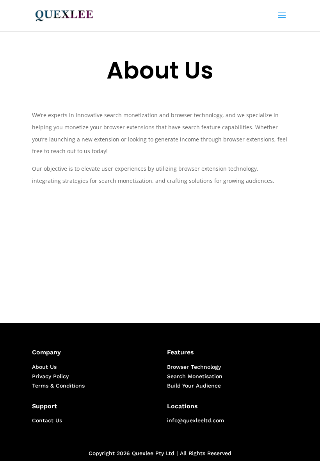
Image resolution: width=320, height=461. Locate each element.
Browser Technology (194, 367)
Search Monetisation (194, 376)
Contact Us (47, 420)
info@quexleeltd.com (195, 420)
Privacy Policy (50, 376)
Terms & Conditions (58, 385)
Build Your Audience (194, 385)
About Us (44, 367)
